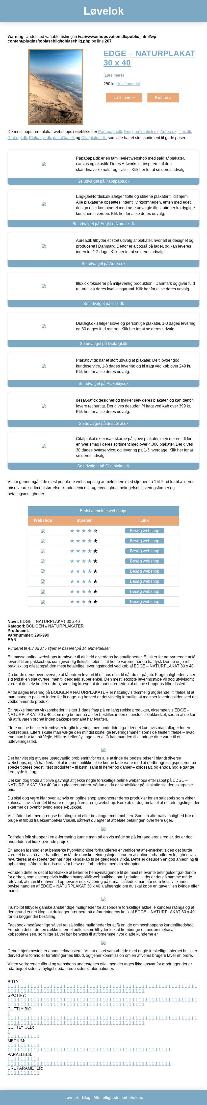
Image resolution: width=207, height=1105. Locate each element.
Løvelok (104, 11)
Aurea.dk (168, 131)
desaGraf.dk (64, 138)
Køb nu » (163, 97)
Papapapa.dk (110, 131)
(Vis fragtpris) (128, 84)
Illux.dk (184, 131)
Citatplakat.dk (93, 138)
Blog (86, 1097)
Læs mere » (124, 97)
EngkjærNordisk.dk (141, 131)
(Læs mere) (114, 75)
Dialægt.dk (17, 138)
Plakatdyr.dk (40, 138)
